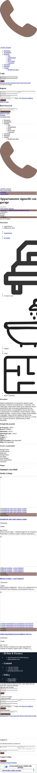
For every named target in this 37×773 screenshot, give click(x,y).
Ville (9, 56)
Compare (3, 761)
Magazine (7, 66)
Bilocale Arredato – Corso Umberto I (12, 578)
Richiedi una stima (13, 69)
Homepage (7, 51)
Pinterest (15, 210)
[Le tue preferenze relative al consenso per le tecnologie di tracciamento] (33, 769)
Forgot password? (14, 716)
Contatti (6, 68)
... (35, 534)
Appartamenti (12, 57)
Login (2, 81)
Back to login (24, 716)
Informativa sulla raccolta (11, 771)
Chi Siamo (7, 64)
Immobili (6, 54)
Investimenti (7, 52)
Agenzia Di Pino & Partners (8, 762)
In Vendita (3, 192)
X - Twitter (9, 210)
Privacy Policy (12, 679)
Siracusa (11, 208)
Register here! (4, 716)
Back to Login (4, 102)
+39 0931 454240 (5, 47)
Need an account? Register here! (9, 83)
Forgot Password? (25, 83)
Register (3, 100)
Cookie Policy (12, 680)
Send (2, 753)
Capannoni (11, 63)
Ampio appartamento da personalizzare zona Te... (16, 634)
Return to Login (5, 113)
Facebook (3, 210)
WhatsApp (22, 210)
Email (27, 210)
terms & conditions (27, 98)
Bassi (9, 59)
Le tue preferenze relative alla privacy (20, 766)
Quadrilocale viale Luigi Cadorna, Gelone (13, 519)
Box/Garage (11, 61)
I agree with (23, 98)
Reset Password (5, 111)
